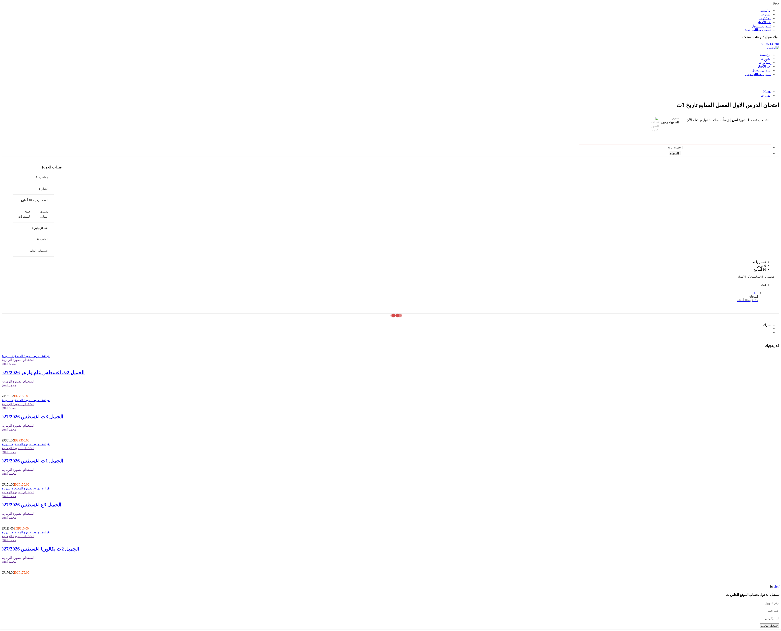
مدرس (675, 118)
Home (767, 91)
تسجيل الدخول (761, 26)
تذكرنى (770, 618)
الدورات (766, 14)
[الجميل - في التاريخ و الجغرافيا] (773, 47)
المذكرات (765, 18)
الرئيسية (765, 10)
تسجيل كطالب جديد (758, 30)
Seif (776, 586)
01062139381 (770, 44)
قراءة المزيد (41, 356)
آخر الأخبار (764, 22)
